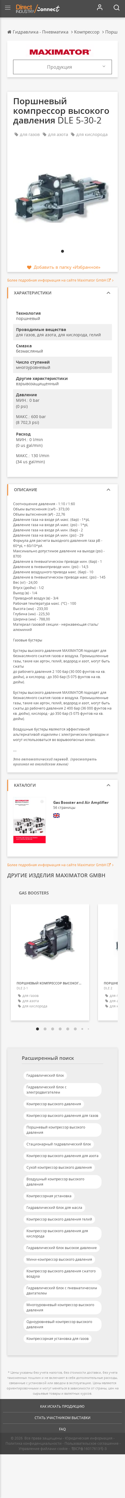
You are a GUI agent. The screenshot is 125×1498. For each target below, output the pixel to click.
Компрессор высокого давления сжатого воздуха (61, 1274)
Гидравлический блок (45, 1075)
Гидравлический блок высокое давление (61, 1247)
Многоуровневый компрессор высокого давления (60, 1307)
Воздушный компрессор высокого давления (55, 1182)
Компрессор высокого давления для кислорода (57, 1233)
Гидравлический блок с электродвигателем (46, 1090)
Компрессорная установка (49, 1195)
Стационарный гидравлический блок (58, 1144)
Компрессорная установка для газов (57, 1338)
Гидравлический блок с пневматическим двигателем (61, 1290)
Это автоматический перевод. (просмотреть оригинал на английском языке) (55, 762)
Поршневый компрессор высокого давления (55, 1130)
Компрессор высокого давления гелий (59, 1219)
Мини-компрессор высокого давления (59, 1259)
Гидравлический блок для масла (54, 1207)
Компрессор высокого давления (53, 1103)
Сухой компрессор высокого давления (59, 1167)
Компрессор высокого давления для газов (62, 1115)
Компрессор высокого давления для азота (62, 1155)
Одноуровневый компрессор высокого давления (59, 1324)
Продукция (59, 67)
